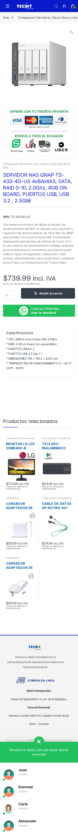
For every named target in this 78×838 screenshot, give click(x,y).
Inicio (6, 17)
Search (56, 6)
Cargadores (12, 498)
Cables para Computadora (56, 498)
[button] (71, 31)
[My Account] (64, 6)
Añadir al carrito (50, 293)
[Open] (7, 6)
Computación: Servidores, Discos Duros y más (29, 163)
